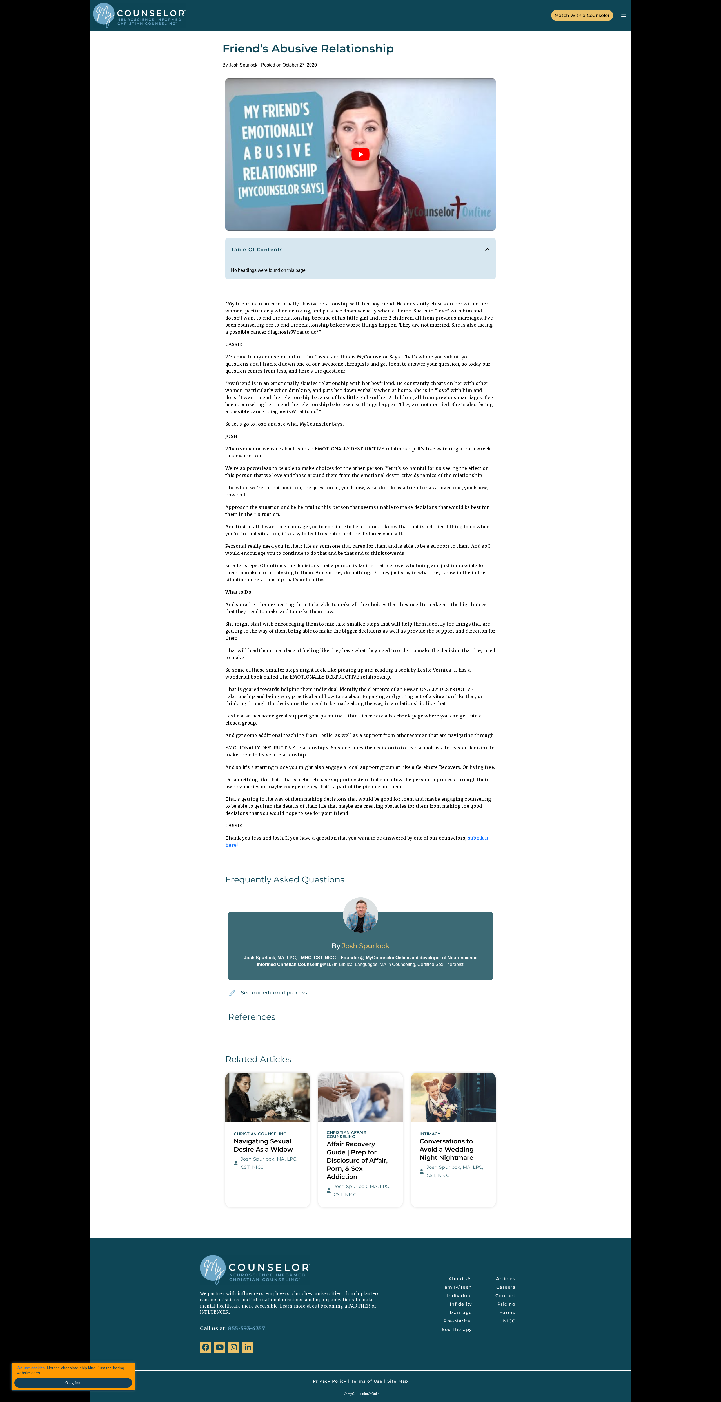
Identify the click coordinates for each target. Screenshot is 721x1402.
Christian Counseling (260, 1134)
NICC (509, 1321)
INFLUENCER (214, 1312)
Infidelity (461, 1304)
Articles (505, 1278)
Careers (506, 1287)
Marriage (461, 1312)
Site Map (397, 1381)
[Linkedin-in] (247, 1347)
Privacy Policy (330, 1381)
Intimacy (430, 1134)
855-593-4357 (246, 1328)
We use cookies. (31, 1368)
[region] (73, 1377)
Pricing (506, 1304)
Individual (459, 1295)
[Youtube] (219, 1347)
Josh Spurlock (243, 65)
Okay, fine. (73, 1383)
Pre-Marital (458, 1321)
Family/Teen (456, 1287)
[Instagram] (233, 1347)
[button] (623, 14)
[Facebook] (205, 1347)
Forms (507, 1312)
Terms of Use (366, 1381)
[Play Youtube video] (360, 154)
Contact (505, 1295)
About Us (460, 1278)
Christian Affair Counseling (346, 1134)
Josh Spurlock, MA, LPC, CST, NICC (269, 1163)
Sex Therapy (457, 1329)
